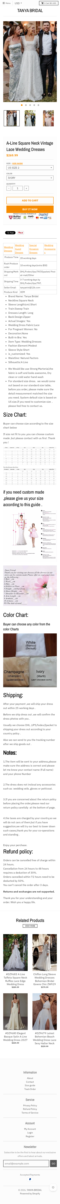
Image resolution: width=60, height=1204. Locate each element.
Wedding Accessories (50, 249)
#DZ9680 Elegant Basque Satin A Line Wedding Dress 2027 (15, 1037)
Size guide (17, 163)
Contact (30, 1081)
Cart (50, 3)
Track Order (30, 1089)
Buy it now (30, 209)
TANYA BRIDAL (30, 10)
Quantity (10, 184)
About (30, 1078)
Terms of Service (30, 1112)
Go (53, 1163)
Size (14, 163)
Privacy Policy (30, 1105)
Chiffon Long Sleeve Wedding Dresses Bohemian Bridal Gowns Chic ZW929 (44, 979)
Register (30, 1136)
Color (9, 173)
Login (30, 1132)
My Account (30, 1128)
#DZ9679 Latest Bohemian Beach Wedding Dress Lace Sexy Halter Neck (44, 1038)
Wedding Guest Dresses (19, 249)
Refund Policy (30, 1109)
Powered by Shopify (30, 1193)
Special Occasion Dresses (34, 249)
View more (30, 926)
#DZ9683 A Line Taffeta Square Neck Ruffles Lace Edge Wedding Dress (15, 979)
